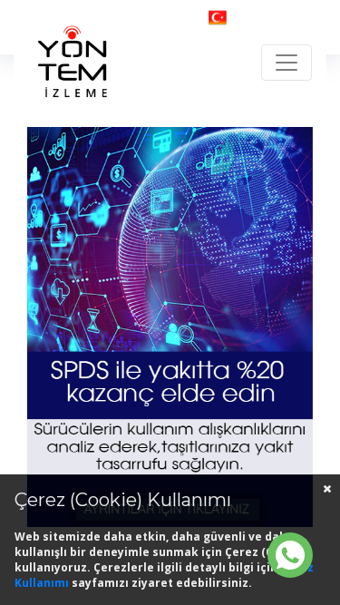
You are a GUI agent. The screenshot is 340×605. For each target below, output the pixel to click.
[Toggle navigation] (286, 62)
